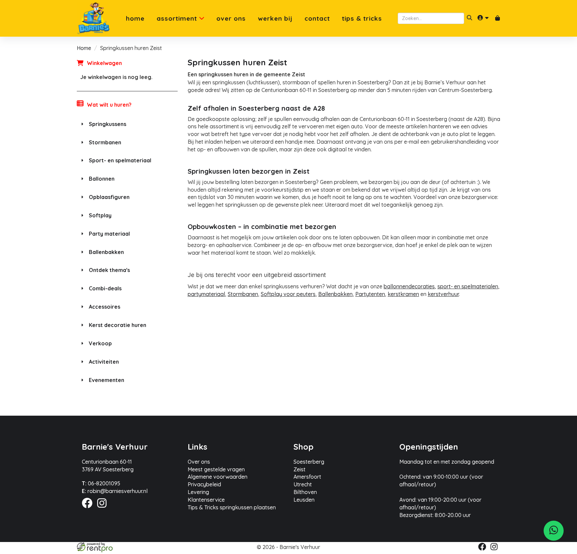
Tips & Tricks (362, 18)
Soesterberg (309, 461)
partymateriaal (206, 294)
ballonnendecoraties (409, 286)
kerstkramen (403, 294)
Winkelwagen (104, 63)
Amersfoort (307, 476)
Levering (198, 492)
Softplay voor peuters (288, 294)
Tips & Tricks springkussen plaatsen (232, 507)
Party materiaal (109, 233)
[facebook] (89, 509)
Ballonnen (102, 178)
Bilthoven (305, 492)
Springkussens (107, 124)
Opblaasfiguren (109, 197)
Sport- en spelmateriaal (120, 160)
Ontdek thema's (109, 270)
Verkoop (100, 343)
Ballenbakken (106, 252)
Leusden (304, 499)
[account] (483, 18)
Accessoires (104, 306)
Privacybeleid (204, 484)
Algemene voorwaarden (217, 476)
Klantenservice (206, 499)
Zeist (300, 469)
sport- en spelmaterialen (467, 286)
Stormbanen (105, 142)
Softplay (100, 215)
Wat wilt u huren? (109, 104)
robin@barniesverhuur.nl (115, 491)
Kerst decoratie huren (117, 325)
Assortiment (178, 18)
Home (135, 18)
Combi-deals (105, 288)
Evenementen (106, 380)
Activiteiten (104, 361)
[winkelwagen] (497, 18)
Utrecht (303, 484)
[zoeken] (469, 18)
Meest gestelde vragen (216, 469)
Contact (317, 18)
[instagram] (104, 509)
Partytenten (370, 294)
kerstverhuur (443, 294)
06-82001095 (101, 483)
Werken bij (275, 18)
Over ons (231, 18)
